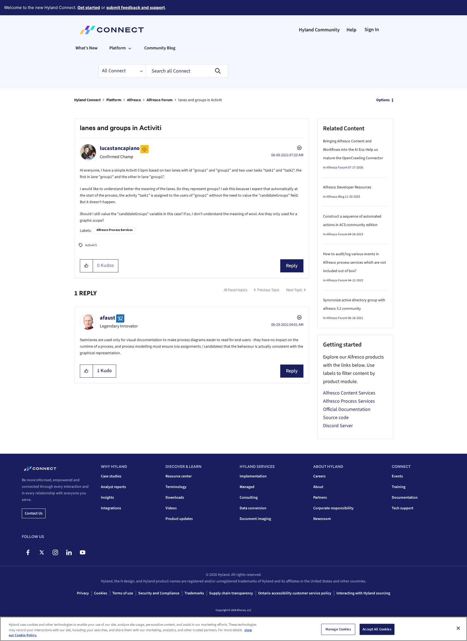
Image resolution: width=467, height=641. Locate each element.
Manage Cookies (338, 629)
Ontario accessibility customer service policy (294, 593)
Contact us (34, 513)
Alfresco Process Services (114, 230)
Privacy (83, 593)
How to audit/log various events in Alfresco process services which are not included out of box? (354, 262)
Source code (336, 417)
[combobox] (187, 70)
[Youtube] (82, 552)
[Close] (458, 628)
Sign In (371, 29)
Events (397, 476)
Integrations (111, 508)
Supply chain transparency (231, 593)
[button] (86, 266)
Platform (113, 100)
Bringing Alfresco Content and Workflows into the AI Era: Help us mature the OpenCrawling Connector (353, 150)
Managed (247, 487)
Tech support (402, 508)
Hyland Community (319, 29)
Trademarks (194, 593)
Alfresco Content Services (349, 393)
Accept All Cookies (377, 629)
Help (351, 29)
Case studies (111, 476)
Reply (292, 265)
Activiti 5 (91, 245)
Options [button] (383, 100)
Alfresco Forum (160, 100)
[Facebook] (28, 552)
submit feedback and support (135, 7)
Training (398, 487)
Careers (319, 476)
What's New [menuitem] (87, 48)
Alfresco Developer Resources (347, 187)
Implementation (253, 476)
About (318, 487)
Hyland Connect (87, 100)
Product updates (179, 519)
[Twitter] (41, 552)
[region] (233, 629)
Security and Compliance (158, 593)
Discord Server (338, 425)
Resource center (178, 476)
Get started (88, 7)
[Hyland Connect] (112, 30)
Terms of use (122, 593)
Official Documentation (346, 409)
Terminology (175, 487)
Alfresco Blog (335, 196)
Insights (107, 497)
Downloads (174, 497)
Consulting (249, 497)
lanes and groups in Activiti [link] (200, 100)
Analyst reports (113, 487)
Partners (320, 497)
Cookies (100, 593)
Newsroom (322, 519)
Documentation (405, 497)
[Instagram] (55, 552)
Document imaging (255, 519)
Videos (171, 508)
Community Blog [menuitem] (159, 48)
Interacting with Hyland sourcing (363, 593)
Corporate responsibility (333, 508)
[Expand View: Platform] (129, 48)
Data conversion (253, 508)
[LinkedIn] (69, 552)
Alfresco (134, 100)
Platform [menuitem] (117, 48)
